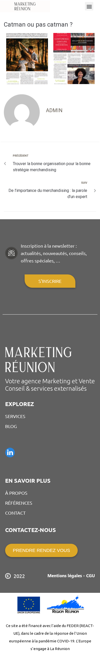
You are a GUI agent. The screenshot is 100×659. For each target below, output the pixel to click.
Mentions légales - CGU (71, 575)
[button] (89, 6)
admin (54, 110)
